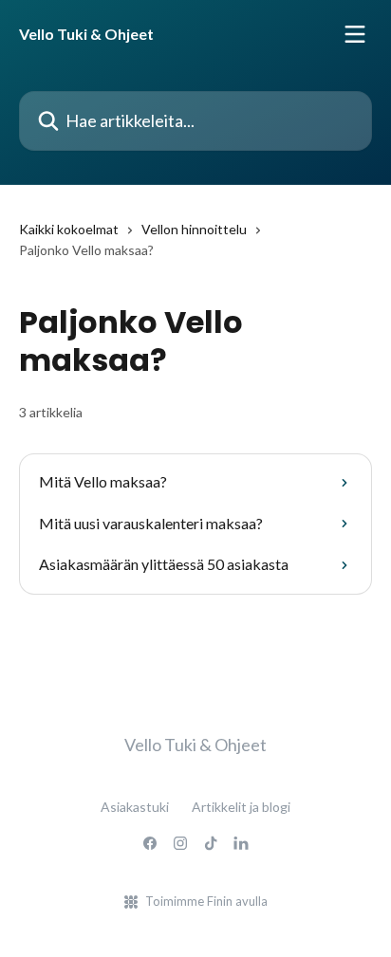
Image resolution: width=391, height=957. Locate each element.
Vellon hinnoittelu (194, 229)
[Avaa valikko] (355, 34)
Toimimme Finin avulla (206, 901)
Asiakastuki (135, 807)
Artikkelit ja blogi (241, 807)
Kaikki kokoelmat (69, 229)
